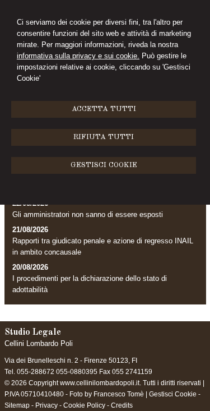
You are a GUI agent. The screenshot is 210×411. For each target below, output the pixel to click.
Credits (122, 405)
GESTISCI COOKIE (104, 165)
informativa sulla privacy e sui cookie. (78, 56)
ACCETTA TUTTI (104, 109)
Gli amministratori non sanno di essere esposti (87, 214)
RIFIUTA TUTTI (103, 137)
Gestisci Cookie (173, 394)
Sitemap (17, 405)
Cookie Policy (84, 405)
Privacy (46, 405)
